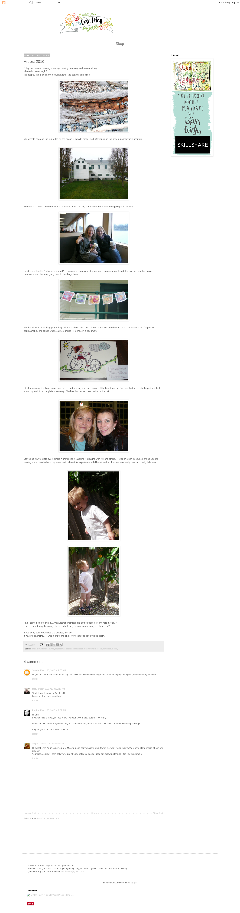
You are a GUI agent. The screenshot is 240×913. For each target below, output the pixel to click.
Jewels (35, 670)
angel (35, 743)
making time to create (93, 649)
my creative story (110, 649)
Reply (35, 679)
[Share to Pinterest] (61, 644)
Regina (35, 710)
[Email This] (47, 644)
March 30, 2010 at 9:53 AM (53, 670)
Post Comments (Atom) (48, 818)
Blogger (133, 882)
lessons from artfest (74, 649)
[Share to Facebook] (57, 644)
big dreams (60, 649)
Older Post (158, 813)
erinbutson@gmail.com (72, 871)
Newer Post (30, 813)
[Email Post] (41, 644)
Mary (34, 689)
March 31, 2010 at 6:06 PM (51, 743)
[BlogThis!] (51, 644)
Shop (120, 44)
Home (94, 813)
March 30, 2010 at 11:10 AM (51, 689)
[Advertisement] (88, 833)
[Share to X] (54, 644)
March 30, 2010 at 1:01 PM (53, 710)
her (31, 271)
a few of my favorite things (43, 649)
